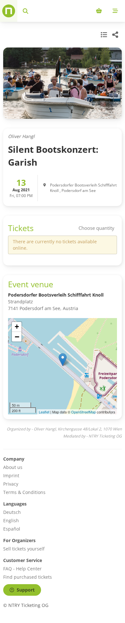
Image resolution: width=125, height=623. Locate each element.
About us (12, 467)
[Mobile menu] (115, 11)
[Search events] (25, 11)
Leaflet (44, 411)
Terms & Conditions (24, 492)
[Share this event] (115, 34)
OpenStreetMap (83, 411)
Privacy (10, 484)
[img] (62, 366)
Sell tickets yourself (24, 549)
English (11, 520)
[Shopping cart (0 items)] (99, 11)
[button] (63, 359)
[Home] (8, 11)
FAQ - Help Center (22, 569)
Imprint (11, 475)
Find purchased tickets (27, 577)
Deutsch (12, 512)
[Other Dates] (103, 34)
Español (11, 529)
